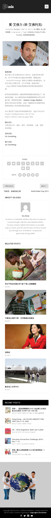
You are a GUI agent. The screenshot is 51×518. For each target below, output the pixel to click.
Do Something (10, 136)
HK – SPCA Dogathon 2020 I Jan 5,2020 (27, 430)
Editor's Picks (26, 424)
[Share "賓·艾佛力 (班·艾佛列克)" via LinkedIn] (32, 163)
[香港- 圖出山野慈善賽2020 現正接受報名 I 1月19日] (8, 451)
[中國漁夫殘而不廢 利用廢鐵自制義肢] (25, 302)
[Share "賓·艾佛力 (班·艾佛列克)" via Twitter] (13, 163)
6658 (24, 413)
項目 (29, 454)
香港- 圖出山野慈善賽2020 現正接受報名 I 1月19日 (28, 451)
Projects (32, 432)
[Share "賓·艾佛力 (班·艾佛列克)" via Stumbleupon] (42, 163)
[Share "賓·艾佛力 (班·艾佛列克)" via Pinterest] (28, 163)
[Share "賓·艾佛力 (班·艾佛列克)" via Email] (23, 168)
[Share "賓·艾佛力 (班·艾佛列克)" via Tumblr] (23, 163)
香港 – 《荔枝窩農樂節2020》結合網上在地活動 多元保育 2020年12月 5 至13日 (29, 409)
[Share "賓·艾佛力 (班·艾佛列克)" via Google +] (18, 163)
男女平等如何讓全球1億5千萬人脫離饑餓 (20, 284)
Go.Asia (17, 29)
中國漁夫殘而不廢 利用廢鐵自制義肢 (19, 318)
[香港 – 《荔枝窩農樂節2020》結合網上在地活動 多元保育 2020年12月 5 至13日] (8, 410)
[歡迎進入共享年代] (25, 371)
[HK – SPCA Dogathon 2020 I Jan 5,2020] (8, 431)
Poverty (19, 35)
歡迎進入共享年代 (12, 387)
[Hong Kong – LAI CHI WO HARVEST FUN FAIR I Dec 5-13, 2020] (8, 421)
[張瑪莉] (25, 336)
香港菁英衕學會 (29, 35)
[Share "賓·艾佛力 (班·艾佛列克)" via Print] (28, 168)
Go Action (25, 432)
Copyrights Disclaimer (38, 513)
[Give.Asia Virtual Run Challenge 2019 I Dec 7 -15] (8, 441)
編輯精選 (41, 413)
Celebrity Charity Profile (36, 32)
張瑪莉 (7, 352)
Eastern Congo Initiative (33, 100)
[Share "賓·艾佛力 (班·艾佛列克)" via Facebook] (9, 163)
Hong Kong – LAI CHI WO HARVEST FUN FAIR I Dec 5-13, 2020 (28, 420)
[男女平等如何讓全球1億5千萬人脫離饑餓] (25, 264)
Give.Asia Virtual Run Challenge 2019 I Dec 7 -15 (27, 440)
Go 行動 (29, 413)
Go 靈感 (37, 29)
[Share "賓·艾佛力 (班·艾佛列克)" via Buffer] (37, 163)
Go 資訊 (35, 413)
